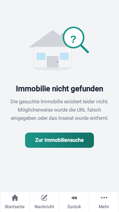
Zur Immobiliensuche (59, 140)
